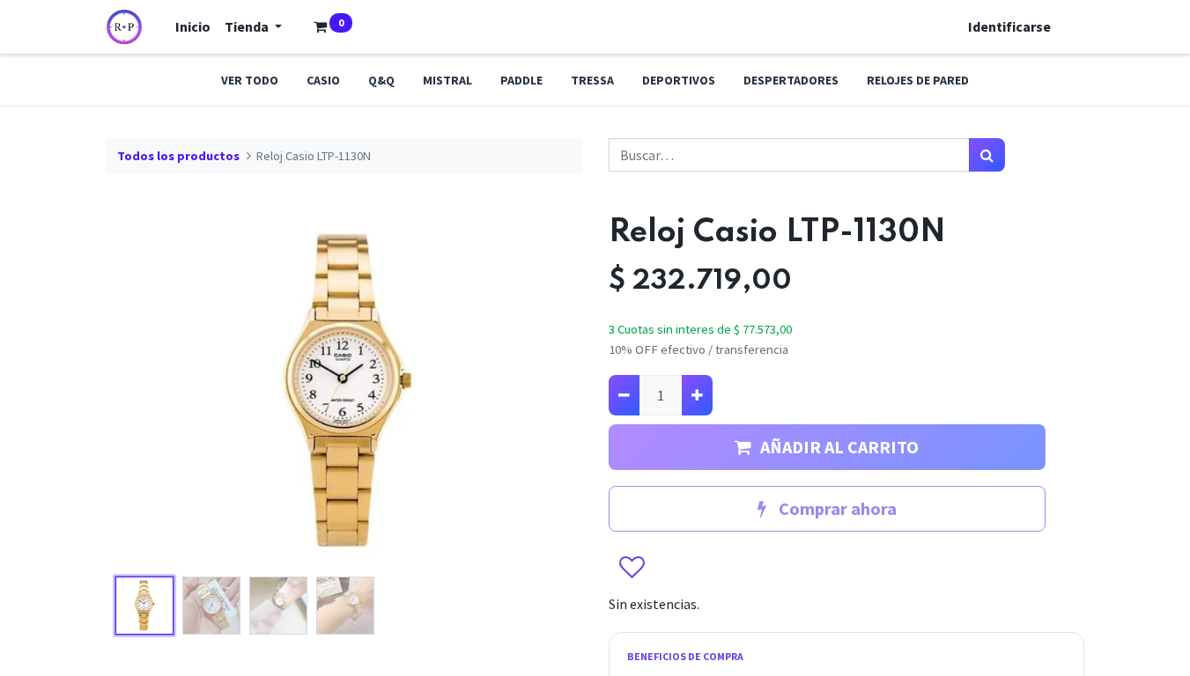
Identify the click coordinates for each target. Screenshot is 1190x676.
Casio (323, 80)
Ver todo (249, 80)
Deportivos (678, 80)
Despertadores (791, 80)
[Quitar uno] (624, 395)
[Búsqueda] (987, 155)
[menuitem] (193, 26)
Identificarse (1009, 26)
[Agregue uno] (697, 395)
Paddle (521, 80)
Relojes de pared (918, 80)
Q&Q (381, 80)
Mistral (447, 80)
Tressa (592, 80)
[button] (142, 391)
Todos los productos (178, 156)
